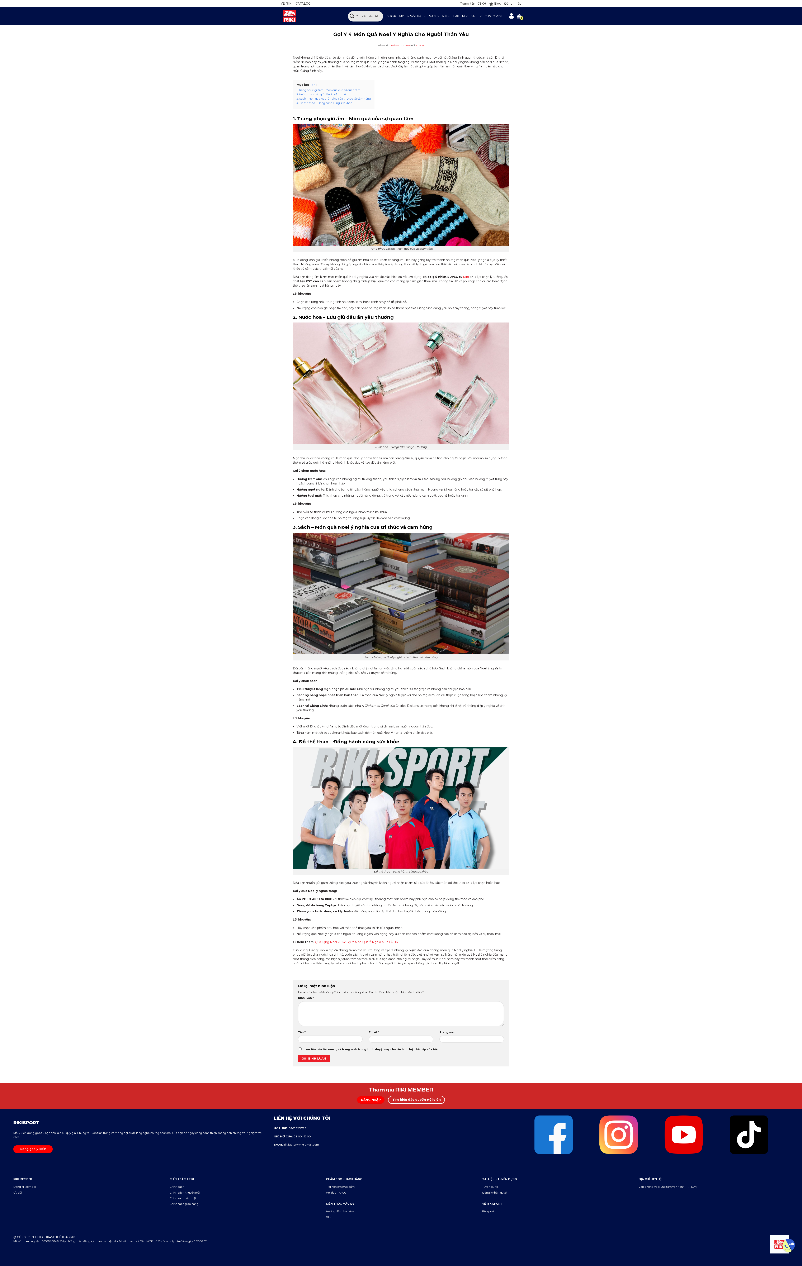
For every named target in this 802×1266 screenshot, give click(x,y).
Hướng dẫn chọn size (340, 1211)
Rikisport (488, 1211)
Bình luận (306, 997)
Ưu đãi (18, 1192)
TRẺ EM (459, 16)
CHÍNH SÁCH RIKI (182, 1179)
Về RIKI (287, 3)
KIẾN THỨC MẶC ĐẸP (341, 1203)
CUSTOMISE (494, 16)
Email (374, 1032)
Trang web (447, 1032)
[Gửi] (352, 16)
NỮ (444, 16)
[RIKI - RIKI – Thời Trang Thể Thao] (310, 16)
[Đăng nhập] (511, 16)
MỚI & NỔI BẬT (411, 16)
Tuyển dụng (490, 1186)
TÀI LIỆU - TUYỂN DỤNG (499, 1179)
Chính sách (177, 1186)
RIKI (466, 277)
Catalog (303, 3)
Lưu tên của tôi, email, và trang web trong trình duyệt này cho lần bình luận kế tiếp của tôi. (371, 1049)
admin (420, 45)
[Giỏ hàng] (519, 16)
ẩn (313, 84)
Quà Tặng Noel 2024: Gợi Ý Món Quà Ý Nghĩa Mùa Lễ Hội (356, 942)
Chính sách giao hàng (184, 1203)
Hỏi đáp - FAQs (336, 1192)
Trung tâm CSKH (473, 3)
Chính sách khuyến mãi (185, 1192)
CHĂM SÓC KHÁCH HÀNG (344, 1179)
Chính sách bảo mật (183, 1198)
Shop (391, 16)
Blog (497, 3)
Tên (302, 1032)
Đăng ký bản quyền (495, 1192)
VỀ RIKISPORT (492, 1203)
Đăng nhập (512, 3)
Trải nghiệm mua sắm (340, 1186)
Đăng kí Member (24, 1186)
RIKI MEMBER (22, 1179)
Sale (475, 16)
